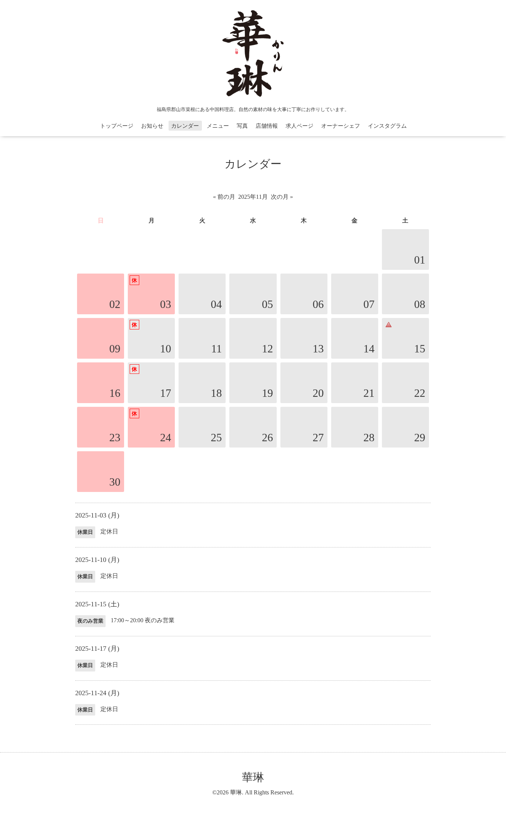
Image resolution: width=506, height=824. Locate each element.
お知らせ (152, 126)
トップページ (116, 126)
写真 (242, 126)
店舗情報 (267, 126)
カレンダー (185, 126)
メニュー (218, 126)
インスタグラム (387, 126)
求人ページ (299, 126)
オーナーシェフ (340, 126)
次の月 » (282, 197)
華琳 (253, 777)
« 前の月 (224, 197)
